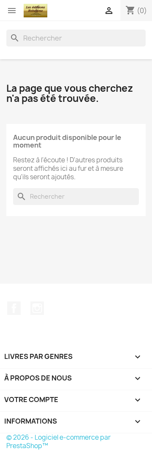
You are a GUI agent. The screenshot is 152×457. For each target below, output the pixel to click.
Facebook (14, 308)
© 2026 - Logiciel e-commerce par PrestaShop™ (58, 441)
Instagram (37, 308)
